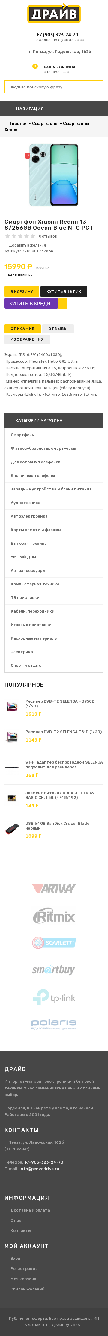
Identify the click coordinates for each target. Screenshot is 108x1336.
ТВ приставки (25, 597)
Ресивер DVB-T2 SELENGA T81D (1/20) (64, 731)
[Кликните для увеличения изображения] (54, 175)
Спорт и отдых (26, 665)
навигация (29, 108)
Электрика (22, 652)
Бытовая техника (29, 543)
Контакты (20, 1230)
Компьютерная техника (35, 584)
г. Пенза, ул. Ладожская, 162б (60, 51)
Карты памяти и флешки (36, 530)
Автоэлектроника (29, 516)
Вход (15, 1258)
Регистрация (24, 1268)
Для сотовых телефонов (36, 462)
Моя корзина (23, 1279)
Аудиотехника (25, 502)
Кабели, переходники (33, 611)
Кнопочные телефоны (33, 475)
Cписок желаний (27, 1289)
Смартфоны (23, 435)
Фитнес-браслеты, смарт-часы (43, 448)
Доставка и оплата (30, 1210)
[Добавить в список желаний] (54, 245)
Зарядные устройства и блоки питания (51, 489)
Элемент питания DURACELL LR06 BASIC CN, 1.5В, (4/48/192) (60, 795)
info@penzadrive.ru (39, 1169)
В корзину (21, 291)
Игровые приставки (31, 624)
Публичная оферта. (28, 1318)
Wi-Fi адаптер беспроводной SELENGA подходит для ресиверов (64, 764)
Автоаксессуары (28, 570)
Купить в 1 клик (63, 291)
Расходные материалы (34, 638)
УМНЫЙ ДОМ (23, 557)
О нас (15, 1220)
